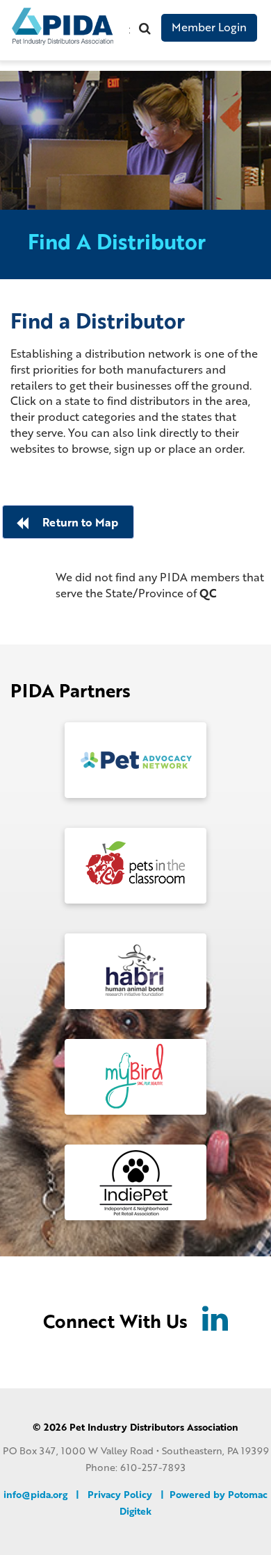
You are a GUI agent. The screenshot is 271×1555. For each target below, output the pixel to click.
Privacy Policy (120, 1494)
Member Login (209, 27)
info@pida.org (35, 1494)
